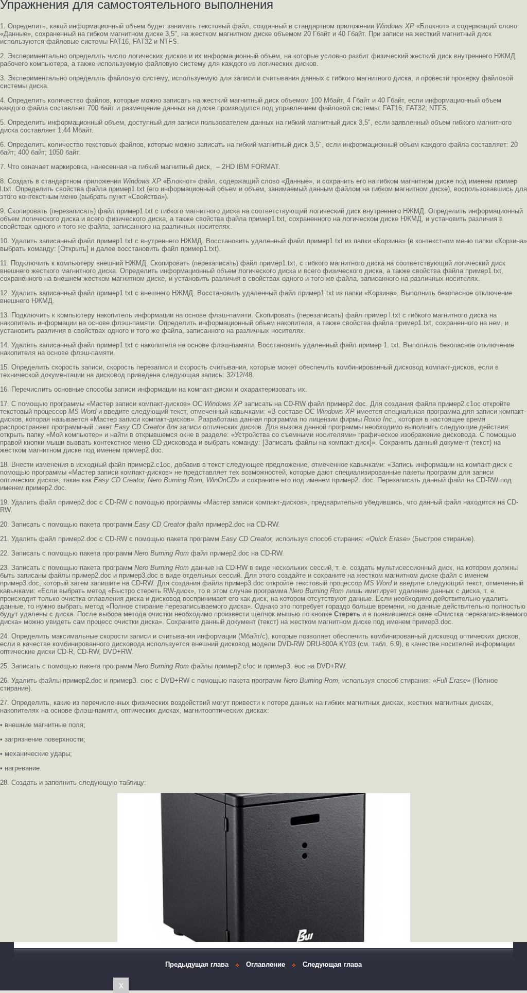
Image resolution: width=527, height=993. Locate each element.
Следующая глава (332, 964)
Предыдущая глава (197, 964)
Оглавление (265, 964)
